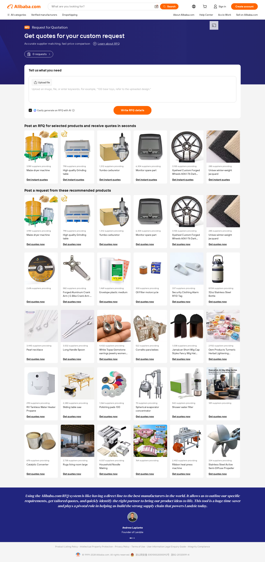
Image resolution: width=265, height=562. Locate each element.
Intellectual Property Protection (96, 546)
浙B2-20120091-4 (180, 554)
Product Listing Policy (66, 546)
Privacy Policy (122, 546)
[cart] (205, 7)
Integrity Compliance (199, 546)
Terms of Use (138, 546)
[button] (156, 6)
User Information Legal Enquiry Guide (166, 546)
